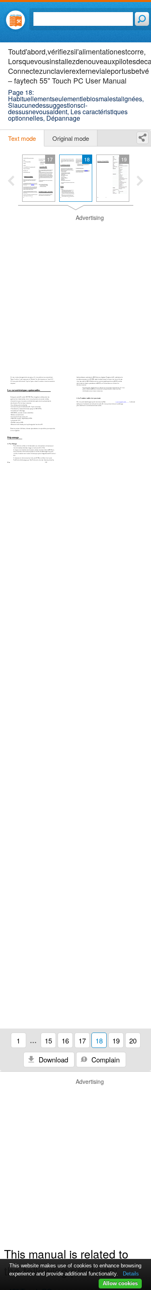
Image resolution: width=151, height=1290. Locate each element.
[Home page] (15, 20)
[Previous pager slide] (11, 182)
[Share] (143, 138)
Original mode (70, 138)
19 (116, 1040)
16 (65, 1040)
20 (133, 1040)
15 (48, 1040)
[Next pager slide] (140, 182)
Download (52, 1059)
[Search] (142, 19)
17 (82, 1040)
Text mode (22, 138)
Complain (104, 1059)
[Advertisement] (75, 289)
